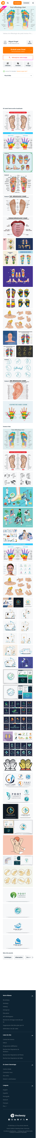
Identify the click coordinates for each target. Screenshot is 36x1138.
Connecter (26, 3)
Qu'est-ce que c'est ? (22, 71)
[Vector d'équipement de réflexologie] (11, 256)
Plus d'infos (8, 74)
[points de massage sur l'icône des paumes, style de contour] (10, 932)
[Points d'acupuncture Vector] (10, 270)
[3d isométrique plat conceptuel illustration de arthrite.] (17, 575)
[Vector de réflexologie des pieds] (11, 393)
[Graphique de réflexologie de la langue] (17, 226)
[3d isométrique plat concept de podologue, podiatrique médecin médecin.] (17, 554)
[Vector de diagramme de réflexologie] (17, 182)
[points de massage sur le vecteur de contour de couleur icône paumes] (10, 947)
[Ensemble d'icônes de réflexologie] (17, 1069)
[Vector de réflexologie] (17, 303)
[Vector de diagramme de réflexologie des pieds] (17, 120)
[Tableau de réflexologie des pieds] (17, 204)
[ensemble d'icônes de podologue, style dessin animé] (10, 592)
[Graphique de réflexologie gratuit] (17, 161)
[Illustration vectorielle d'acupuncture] (17, 454)
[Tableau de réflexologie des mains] (17, 140)
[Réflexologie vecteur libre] (17, 346)
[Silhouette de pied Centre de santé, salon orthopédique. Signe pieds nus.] (10, 536)
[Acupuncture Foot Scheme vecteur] (10, 285)
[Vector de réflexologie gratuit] (17, 325)
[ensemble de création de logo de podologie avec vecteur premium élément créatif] (17, 864)
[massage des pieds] (10, 380)
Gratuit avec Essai (18, 50)
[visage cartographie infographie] (10, 641)
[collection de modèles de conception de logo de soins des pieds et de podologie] (10, 654)
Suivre (29, 43)
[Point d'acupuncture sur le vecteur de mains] (9, 243)
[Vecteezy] (3, 3)
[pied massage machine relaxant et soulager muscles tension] (8, 893)
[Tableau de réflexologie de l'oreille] (17, 431)
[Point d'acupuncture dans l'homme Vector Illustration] (10, 365)
